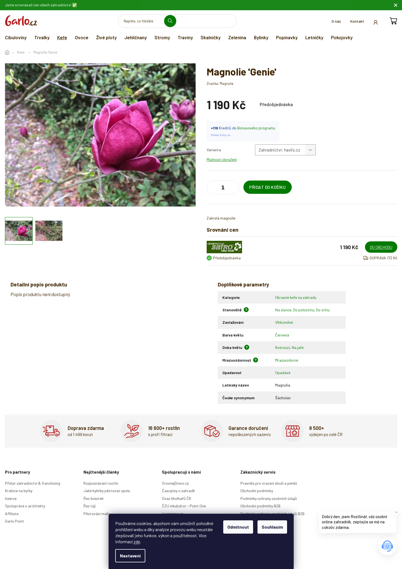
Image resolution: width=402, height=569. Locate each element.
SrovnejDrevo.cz (175, 483)
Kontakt (357, 21)
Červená (282, 335)
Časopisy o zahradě (178, 490)
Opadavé (282, 372)
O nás (336, 21)
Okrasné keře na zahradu (295, 297)
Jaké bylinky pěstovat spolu (106, 490)
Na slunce (283, 309)
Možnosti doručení (222, 159)
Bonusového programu (256, 128)
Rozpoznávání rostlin (100, 483)
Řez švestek (93, 498)
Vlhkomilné (284, 322)
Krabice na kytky (18, 490)
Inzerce (11, 498)
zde (136, 541)
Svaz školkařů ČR (176, 498)
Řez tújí (89, 505)
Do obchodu (381, 247)
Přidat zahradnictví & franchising (32, 483)
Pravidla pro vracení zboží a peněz (268, 483)
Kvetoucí (282, 347)
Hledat (172, 21)
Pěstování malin (96, 513)
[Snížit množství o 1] (234, 188)
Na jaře (298, 347)
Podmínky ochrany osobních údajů (268, 498)
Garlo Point (14, 521)
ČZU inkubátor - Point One (184, 505)
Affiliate (12, 513)
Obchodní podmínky (256, 490)
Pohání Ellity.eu (220, 135)
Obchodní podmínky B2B (260, 505)
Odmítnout (238, 526)
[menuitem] (16, 37)
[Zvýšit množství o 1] (212, 188)
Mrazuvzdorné (286, 360)
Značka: (220, 83)
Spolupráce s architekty (25, 505)
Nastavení (130, 555)
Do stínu (323, 309)
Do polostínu (303, 309)
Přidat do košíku (267, 187)
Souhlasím (272, 526)
